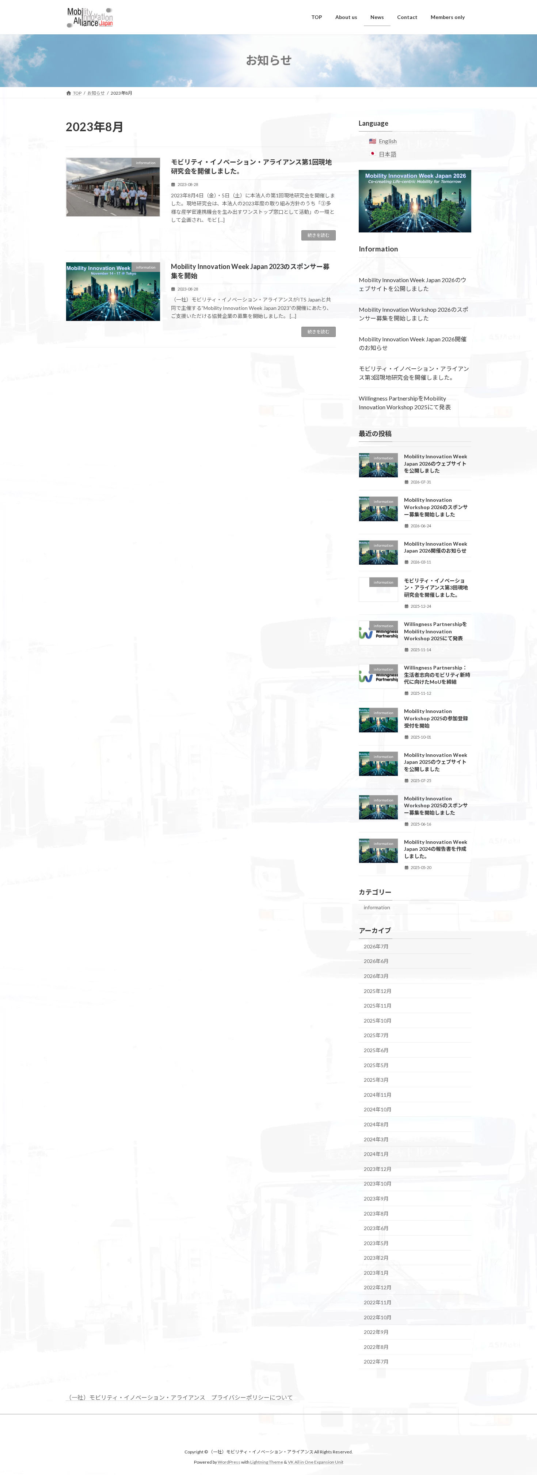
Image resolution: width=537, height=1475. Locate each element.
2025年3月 (376, 1080)
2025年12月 (378, 990)
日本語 (387, 154)
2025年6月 (376, 1050)
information (377, 907)
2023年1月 (376, 1272)
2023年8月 (376, 1213)
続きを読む (319, 235)
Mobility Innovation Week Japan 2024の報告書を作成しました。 (435, 848)
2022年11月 (378, 1302)
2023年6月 (376, 1228)
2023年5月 (376, 1243)
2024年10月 (378, 1109)
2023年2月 (376, 1258)
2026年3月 (376, 976)
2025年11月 (378, 1005)
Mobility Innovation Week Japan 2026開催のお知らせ (412, 343)
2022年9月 (376, 1332)
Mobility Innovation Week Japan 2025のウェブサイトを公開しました (435, 761)
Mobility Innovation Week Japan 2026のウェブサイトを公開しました (412, 284)
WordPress (229, 1462)
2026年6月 (376, 961)
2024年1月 (376, 1154)
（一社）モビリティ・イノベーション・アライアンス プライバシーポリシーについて (179, 1397)
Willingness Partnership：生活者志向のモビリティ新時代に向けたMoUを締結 (437, 674)
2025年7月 (376, 1035)
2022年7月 (376, 1361)
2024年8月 (376, 1124)
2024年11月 (378, 1094)
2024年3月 (376, 1139)
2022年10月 (378, 1317)
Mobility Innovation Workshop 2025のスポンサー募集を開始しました (436, 805)
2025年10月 (378, 1020)
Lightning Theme (266, 1462)
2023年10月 (378, 1183)
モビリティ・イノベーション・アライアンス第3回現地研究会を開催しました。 (414, 373)
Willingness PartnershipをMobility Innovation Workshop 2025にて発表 (405, 402)
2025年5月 (376, 1065)
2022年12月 (378, 1287)
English (388, 140)
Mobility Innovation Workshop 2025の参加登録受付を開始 (436, 718)
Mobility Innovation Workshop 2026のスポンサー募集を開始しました (413, 314)
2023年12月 (378, 1168)
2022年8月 (376, 1346)
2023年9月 (376, 1198)
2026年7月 (376, 946)
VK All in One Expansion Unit (315, 1462)
